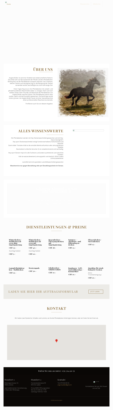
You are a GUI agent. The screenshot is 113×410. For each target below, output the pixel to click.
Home (106, 4)
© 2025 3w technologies (56, 400)
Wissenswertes (84, 4)
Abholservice (97, 4)
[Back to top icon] (104, 406)
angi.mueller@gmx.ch (65, 385)
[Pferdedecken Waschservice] (8, 4)
